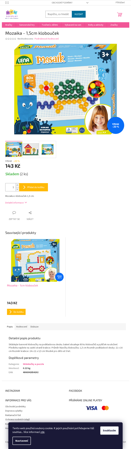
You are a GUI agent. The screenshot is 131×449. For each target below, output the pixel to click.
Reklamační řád (13, 415)
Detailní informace (14, 202)
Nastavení (21, 441)
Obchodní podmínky (62, 2)
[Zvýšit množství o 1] (17, 185)
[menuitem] (9, 25)
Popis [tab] (10, 326)
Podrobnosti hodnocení (47, 39)
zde (42, 432)
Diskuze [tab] (35, 326)
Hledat (79, 14)
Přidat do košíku (35, 187)
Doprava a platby (14, 411)
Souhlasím (109, 430)
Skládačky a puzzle (33, 364)
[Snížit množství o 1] (17, 189)
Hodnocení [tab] (21, 326)
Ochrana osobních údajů (17, 419)
